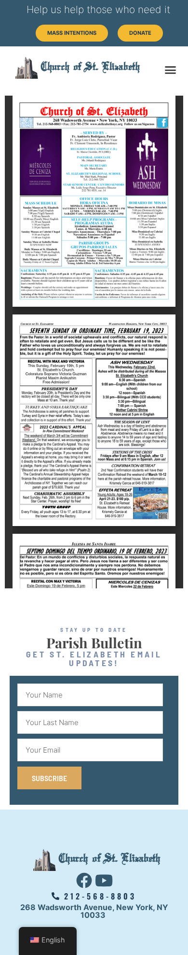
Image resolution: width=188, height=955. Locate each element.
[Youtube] (104, 880)
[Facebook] (84, 880)
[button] (170, 70)
